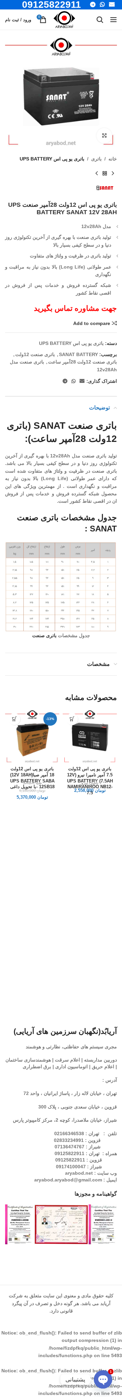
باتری (96, 158)
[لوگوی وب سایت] (64, 19)
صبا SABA (32, 782)
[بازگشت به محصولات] (105, 173)
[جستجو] (100, 19)
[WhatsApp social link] (73, 381)
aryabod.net (79, 1173)
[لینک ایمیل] (82, 381)
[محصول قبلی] (113, 173)
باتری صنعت (44, 635)
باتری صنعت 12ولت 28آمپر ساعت (82, 362)
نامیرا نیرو (89, 782)
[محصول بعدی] (97, 173)
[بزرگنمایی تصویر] (104, 135)
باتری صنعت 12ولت (35, 354)
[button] (72, 719)
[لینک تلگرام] (65, 381)
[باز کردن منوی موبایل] (113, 19)
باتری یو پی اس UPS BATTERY (52, 158)
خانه (112, 158)
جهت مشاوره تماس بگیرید (75, 308)
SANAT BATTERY (78, 354)
